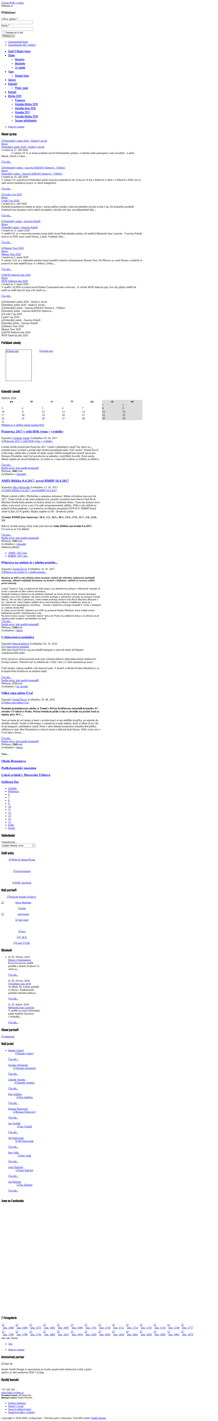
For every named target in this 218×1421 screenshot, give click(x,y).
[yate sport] (21, 919)
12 (9, 812)
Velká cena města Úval (17, 693)
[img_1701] (91, 1327)
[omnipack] (8, 1036)
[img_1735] (146, 1327)
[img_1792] (35, 1334)
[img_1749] (173, 1327)
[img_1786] (8, 1334)
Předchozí (13, 791)
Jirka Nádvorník (21, 487)
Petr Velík (13, 1152)
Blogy (4, 143)
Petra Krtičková (20, 643)
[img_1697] (63, 1327)
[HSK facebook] (21, 882)
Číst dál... (6, 161)
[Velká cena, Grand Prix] (50, 365)
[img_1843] (132, 1334)
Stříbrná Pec (10, 782)
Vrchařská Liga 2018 (19, 983)
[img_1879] (187, 1334)
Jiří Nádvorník (16, 1138)
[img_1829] (104, 1334)
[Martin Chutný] (24, 1053)
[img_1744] (160, 1327)
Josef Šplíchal (15, 1167)
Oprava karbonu (17, 1403)
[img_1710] (104, 1327)
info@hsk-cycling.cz (12, 1392)
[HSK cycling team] (12, 2)
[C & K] (22, 937)
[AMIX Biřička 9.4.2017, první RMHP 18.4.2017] (29, 490)
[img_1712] (118, 1327)
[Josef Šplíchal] (24, 1170)
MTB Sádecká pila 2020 (14, 281)
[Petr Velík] (24, 1155)
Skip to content (16, 126)
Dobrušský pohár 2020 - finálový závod (22, 146)
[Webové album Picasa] (22, 859)
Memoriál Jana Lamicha (21, 1007)
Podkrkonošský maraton (18, 768)
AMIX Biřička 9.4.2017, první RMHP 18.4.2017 (35, 480)
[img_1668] (8, 1327)
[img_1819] (77, 1334)
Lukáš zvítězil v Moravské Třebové (25, 775)
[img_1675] (35, 1327)
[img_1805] (49, 1334)
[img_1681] (49, 1327)
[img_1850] (146, 1334)
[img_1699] (77, 1327)
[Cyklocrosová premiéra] (15, 646)
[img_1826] (91, 1334)
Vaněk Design (98, 1418)
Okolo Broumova (13, 761)
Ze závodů (22, 686)
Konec (11, 828)
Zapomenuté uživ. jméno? (22, 44)
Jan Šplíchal (14, 1181)
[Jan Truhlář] (24, 1126)
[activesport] (22, 914)
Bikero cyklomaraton (19, 960)
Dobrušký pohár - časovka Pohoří (19, 227)
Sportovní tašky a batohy (21, 1412)
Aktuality (21, 474)
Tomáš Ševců (19, 569)
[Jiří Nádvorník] (24, 1141)
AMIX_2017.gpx (17, 552)
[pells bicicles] (22, 908)
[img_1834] (118, 1334)
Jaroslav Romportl (18, 1065)
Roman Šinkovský (18, 1108)
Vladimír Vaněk (20, 438)
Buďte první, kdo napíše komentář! (20, 468)
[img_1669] (22, 1327)
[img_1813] (63, 1334)
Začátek (12, 788)
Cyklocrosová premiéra (17, 637)
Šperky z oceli (16, 1406)
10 (9, 806)
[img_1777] (187, 1327)
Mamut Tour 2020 (11, 254)
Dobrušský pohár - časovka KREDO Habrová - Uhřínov (32, 173)
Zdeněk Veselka (16, 1079)
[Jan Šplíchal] (24, 1184)
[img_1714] (132, 1327)
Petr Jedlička (15, 1094)
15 (9, 822)
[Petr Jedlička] (24, 1097)
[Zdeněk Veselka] (24, 1082)
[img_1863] (173, 1334)
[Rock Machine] (22, 902)
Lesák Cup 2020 (10, 200)
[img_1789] (22, 1334)
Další (11, 825)
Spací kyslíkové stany (20, 1409)
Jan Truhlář (14, 1123)
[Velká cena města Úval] (15, 702)
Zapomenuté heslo (18, 41)
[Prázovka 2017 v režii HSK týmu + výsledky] (27, 441)
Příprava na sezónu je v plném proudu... (29, 562)
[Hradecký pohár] (18, 365)
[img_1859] (160, 1334)
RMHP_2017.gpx (18, 555)
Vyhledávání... (9, 842)
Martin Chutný (16, 1050)
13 (9, 815)
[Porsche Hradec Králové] (21, 896)
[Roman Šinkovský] (24, 1111)
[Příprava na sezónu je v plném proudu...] (24, 572)
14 (9, 818)
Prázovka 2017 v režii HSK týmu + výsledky (32, 431)
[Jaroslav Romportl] (24, 1068)
